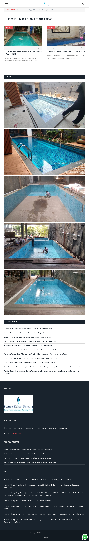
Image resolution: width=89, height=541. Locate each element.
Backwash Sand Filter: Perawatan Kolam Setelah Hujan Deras (25, 333)
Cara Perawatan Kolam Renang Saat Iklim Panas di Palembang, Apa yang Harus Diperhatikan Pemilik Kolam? (42, 367)
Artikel (8, 27)
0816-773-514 (16, 433)
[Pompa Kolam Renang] (44, 4)
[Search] (82, 4)
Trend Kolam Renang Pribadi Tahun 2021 (66, 52)
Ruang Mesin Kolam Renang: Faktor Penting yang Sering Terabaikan (28, 345)
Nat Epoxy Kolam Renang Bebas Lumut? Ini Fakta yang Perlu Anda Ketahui (30, 341)
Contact (45, 537)
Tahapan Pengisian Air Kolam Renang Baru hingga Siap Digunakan (27, 337)
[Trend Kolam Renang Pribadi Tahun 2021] (66, 36)
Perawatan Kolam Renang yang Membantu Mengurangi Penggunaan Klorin (30, 358)
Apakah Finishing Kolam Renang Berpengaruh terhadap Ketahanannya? (29, 362)
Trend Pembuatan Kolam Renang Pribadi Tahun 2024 (24, 53)
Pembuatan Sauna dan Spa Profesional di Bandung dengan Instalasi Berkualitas (32, 350)
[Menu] (6, 4)
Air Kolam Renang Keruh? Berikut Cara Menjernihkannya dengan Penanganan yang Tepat (35, 354)
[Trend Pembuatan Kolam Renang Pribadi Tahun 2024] (23, 36)
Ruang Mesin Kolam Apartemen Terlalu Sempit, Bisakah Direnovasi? (28, 328)
